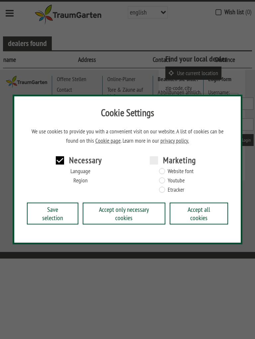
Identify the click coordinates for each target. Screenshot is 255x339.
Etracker (176, 189)
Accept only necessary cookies (124, 213)
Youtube (176, 180)
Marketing (179, 160)
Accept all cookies (199, 213)
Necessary (85, 160)
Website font (181, 171)
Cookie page (108, 140)
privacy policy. (174, 140)
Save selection (52, 213)
